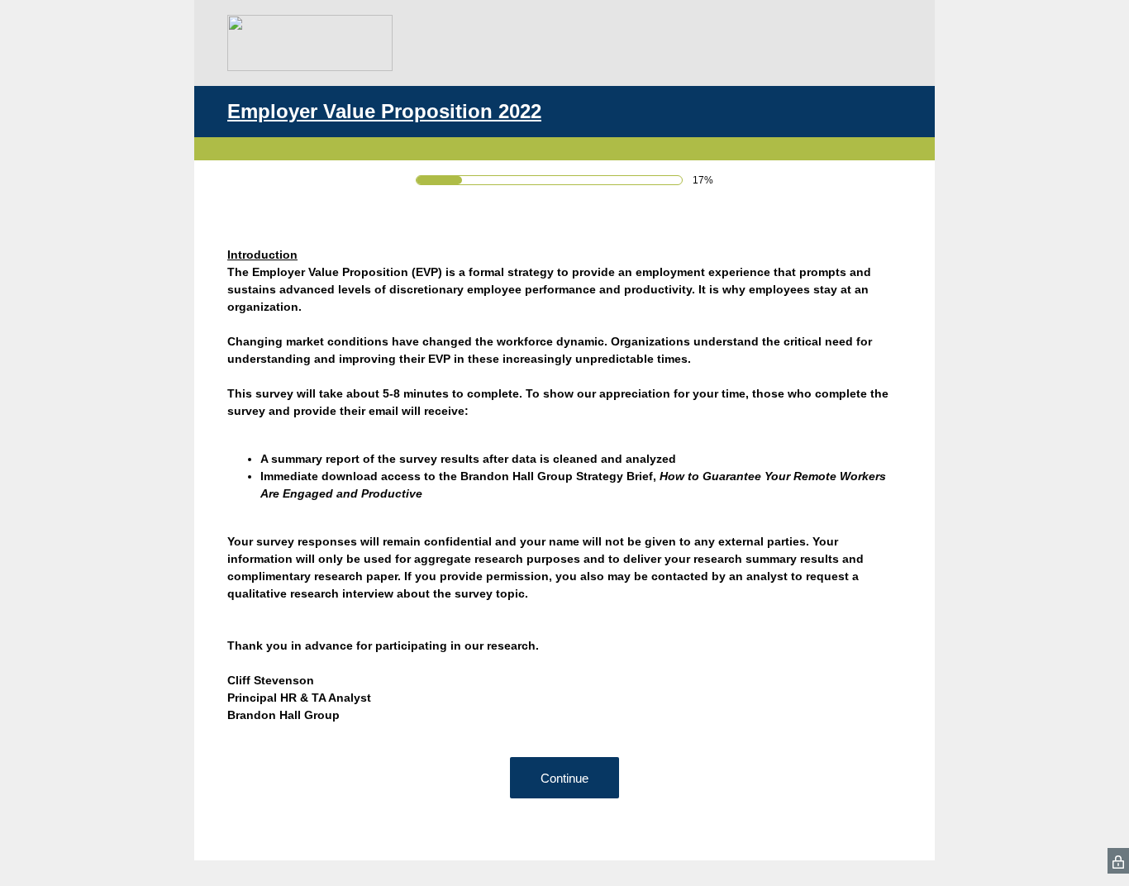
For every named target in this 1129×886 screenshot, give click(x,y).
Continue (564, 778)
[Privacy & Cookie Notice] (1118, 860)
